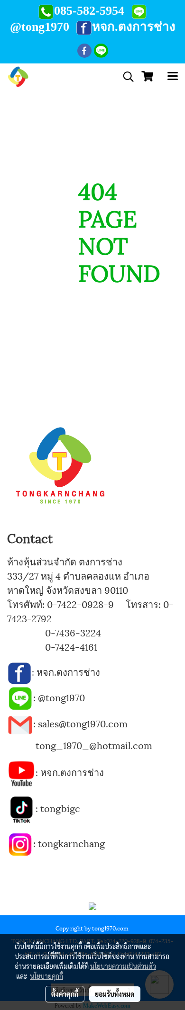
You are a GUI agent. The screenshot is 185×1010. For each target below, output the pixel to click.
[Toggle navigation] (172, 76)
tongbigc (60, 808)
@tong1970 (61, 697)
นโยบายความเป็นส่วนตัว (123, 966)
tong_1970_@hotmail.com (94, 745)
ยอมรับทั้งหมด (115, 994)
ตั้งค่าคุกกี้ (64, 994)
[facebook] (19, 671)
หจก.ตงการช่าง (69, 671)
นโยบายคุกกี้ (46, 976)
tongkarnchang (71, 843)
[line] (20, 697)
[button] (125, 77)
